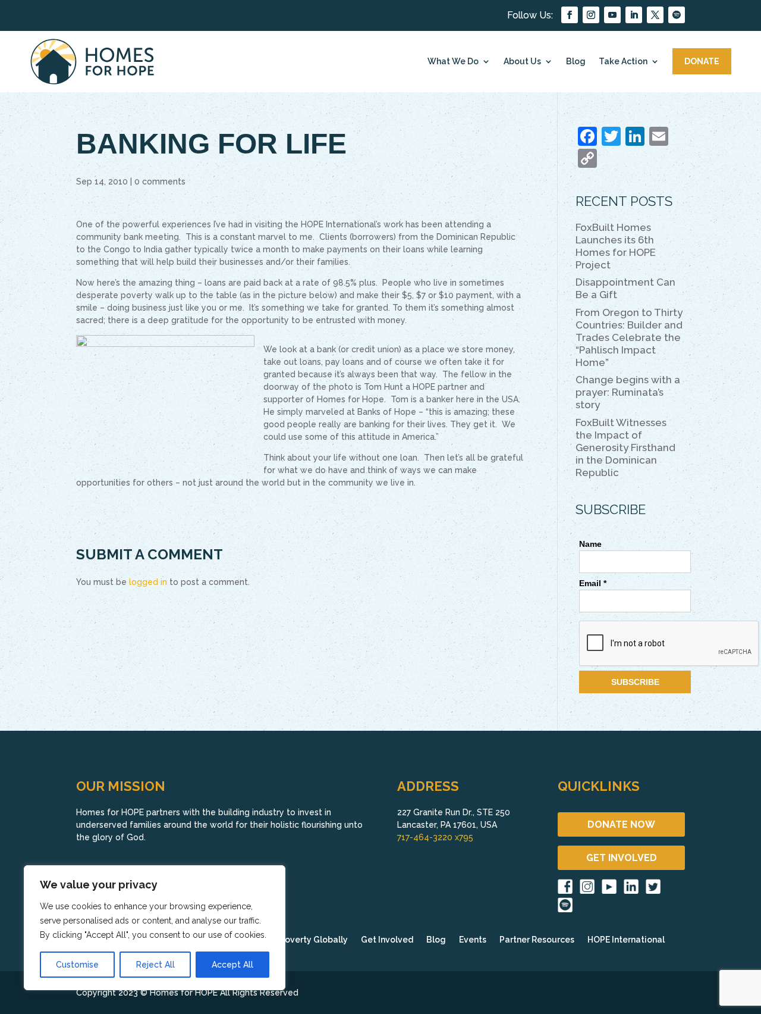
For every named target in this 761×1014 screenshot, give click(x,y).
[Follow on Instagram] (591, 15)
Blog (576, 61)
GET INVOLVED (621, 857)
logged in (148, 582)
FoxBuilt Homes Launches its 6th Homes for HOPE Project (616, 246)
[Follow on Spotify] (676, 15)
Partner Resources (536, 939)
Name (590, 544)
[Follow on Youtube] (612, 15)
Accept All (232, 964)
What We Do (453, 61)
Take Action (623, 61)
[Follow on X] (655, 15)
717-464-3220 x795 (435, 837)
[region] (154, 927)
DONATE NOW (621, 824)
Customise (77, 964)
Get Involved (387, 939)
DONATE (701, 61)
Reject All (155, 964)
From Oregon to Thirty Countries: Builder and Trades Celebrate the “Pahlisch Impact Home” (629, 337)
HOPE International (626, 939)
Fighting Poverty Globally (295, 939)
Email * (592, 583)
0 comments (159, 181)
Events (472, 939)
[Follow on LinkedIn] (633, 15)
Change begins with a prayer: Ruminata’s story (628, 392)
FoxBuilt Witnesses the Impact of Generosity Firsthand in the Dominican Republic (625, 447)
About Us (522, 61)
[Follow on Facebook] (569, 15)
